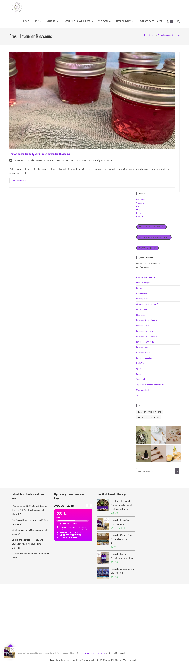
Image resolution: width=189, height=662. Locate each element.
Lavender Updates (144, 358)
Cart (138, 206)
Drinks (139, 288)
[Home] (144, 35)
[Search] (177, 471)
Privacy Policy (147, 248)
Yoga (138, 395)
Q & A (138, 368)
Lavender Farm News (145, 331)
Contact (139, 217)
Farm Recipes (58, 160)
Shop (138, 210)
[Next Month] (90, 505)
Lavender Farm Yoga (145, 342)
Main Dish (140, 363)
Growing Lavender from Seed (148, 304)
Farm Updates (142, 299)
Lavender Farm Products (146, 336)
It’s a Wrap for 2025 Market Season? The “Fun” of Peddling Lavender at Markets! (29, 510)
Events (139, 213)
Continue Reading (22, 181)
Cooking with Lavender (146, 277)
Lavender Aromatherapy (146, 320)
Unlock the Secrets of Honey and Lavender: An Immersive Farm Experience (27, 543)
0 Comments (106, 160)
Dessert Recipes (42, 160)
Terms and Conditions (151, 227)
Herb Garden (72, 160)
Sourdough (140, 379)
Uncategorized (142, 390)
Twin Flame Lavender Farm (92, 653)
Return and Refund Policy (154, 237)
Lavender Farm (142, 325)
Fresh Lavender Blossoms (169, 35)
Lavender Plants (143, 352)
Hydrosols (140, 315)
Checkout (140, 203)
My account (141, 199)
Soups (138, 374)
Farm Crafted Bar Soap (149, 412)
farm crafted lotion (148, 417)
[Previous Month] (87, 505)
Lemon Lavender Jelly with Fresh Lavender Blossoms (39, 154)
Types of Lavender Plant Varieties (150, 385)
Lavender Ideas (87, 160)
